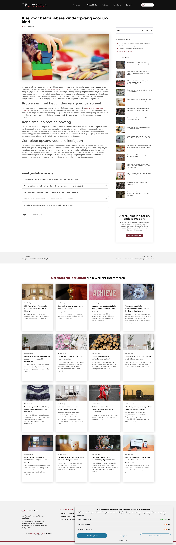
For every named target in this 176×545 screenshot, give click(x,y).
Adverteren (117, 5)
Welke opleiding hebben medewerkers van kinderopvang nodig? (65, 186)
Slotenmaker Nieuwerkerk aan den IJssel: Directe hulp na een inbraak (138, 137)
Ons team (72, 513)
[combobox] (147, 5)
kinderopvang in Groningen (58, 89)
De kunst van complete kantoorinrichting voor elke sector (35, 459)
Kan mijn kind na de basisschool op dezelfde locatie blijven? (65, 192)
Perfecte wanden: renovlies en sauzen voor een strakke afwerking (37, 359)
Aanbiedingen (29, 27)
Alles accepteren (92, 536)
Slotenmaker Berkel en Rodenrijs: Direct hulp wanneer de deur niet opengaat (138, 193)
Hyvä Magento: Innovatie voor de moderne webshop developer (137, 459)
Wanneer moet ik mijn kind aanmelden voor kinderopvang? (65, 179)
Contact (129, 5)
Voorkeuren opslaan (155, 536)
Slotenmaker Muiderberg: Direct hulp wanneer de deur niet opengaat (139, 100)
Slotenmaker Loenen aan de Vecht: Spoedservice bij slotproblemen (138, 109)
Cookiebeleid (123, 540)
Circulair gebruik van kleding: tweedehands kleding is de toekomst (36, 409)
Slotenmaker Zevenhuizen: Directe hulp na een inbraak (138, 118)
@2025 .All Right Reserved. (38, 534)
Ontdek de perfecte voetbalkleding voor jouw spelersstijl (102, 409)
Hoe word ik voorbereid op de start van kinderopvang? (65, 199)
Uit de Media (92, 5)
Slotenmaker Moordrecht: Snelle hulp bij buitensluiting (139, 90)
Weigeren (123, 536)
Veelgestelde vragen (125, 51)
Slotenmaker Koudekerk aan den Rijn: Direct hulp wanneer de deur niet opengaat (138, 165)
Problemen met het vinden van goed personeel (134, 43)
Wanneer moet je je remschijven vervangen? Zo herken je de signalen (136, 308)
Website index (65, 516)
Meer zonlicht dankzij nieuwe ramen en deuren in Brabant (139, 174)
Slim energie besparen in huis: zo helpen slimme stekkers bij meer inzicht (138, 73)
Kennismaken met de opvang (129, 46)
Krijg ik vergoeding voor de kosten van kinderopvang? (65, 205)
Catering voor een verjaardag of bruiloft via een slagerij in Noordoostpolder (137, 82)
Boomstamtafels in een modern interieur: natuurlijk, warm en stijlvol (139, 63)
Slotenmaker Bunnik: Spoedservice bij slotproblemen (138, 128)
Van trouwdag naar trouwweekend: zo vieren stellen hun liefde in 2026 (139, 146)
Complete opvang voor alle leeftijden (131, 48)
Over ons (76, 5)
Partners (105, 5)
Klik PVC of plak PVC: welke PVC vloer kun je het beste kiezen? (35, 308)
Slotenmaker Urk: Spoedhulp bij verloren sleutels (137, 155)
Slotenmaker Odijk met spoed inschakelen (137, 183)
